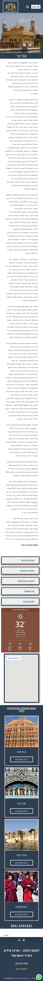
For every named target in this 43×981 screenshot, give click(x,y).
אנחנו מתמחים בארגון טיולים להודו (21, 709)
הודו (7, 935)
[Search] (27, 6)
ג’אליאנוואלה (16, 485)
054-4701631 (21, 925)
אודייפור (21, 855)
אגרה (33, 73)
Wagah (15, 522)
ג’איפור (21, 751)
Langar (33, 428)
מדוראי (21, 803)
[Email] (24, 940)
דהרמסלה (22, 906)
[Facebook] (19, 940)
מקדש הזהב (33, 259)
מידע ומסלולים (21, 759)
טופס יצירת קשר (21, 963)
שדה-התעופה (21, 161)
